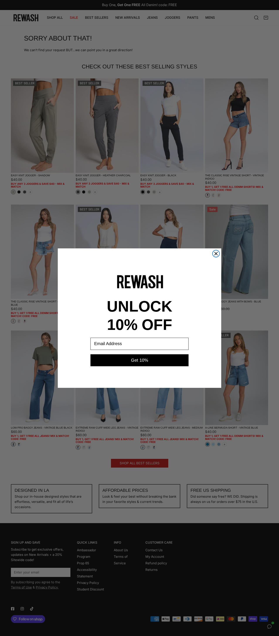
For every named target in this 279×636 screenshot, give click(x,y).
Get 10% (139, 360)
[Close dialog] (216, 253)
